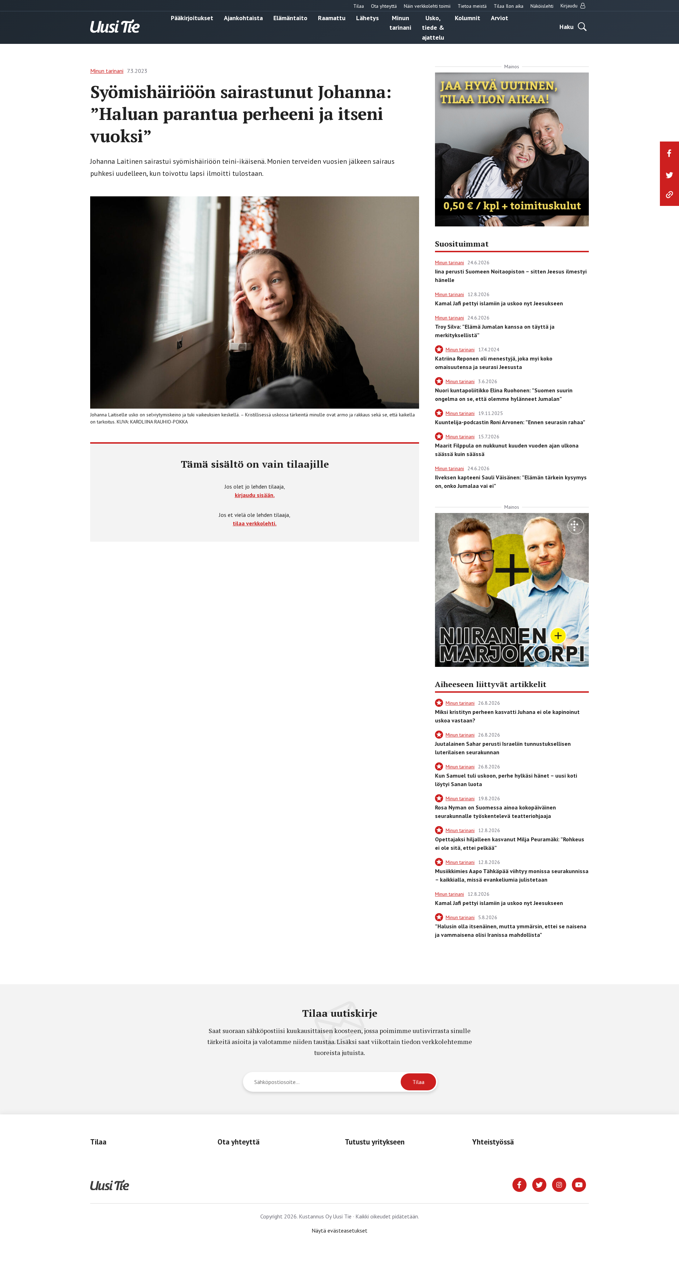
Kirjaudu (570, 5)
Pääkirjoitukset (192, 17)
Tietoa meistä (472, 6)
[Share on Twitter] (669, 175)
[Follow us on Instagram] (559, 1184)
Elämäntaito (290, 17)
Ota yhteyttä (384, 6)
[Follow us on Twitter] (539, 1184)
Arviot (499, 17)
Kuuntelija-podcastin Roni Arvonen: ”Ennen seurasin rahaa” (510, 422)
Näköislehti (541, 6)
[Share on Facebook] (669, 153)
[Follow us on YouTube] (579, 1184)
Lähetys (367, 17)
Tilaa (358, 6)
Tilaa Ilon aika (508, 6)
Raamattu (332, 17)
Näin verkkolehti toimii (427, 6)
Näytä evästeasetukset (339, 1230)
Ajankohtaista (243, 17)
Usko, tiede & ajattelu (433, 27)
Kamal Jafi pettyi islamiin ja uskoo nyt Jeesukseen (499, 303)
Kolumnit (467, 17)
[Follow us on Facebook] (519, 1184)
